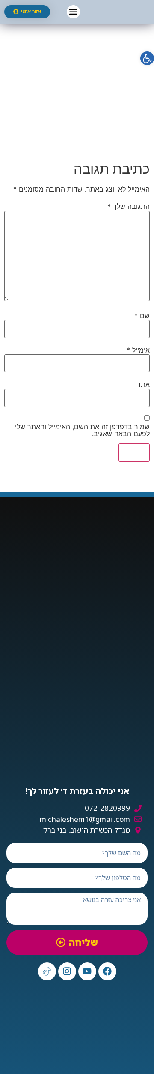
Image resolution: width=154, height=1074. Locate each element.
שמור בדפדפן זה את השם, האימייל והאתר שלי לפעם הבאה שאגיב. (82, 430)
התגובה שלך (128, 206)
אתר (143, 384)
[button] (73, 11)
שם (142, 315)
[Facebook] (107, 971)
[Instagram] (67, 971)
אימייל (138, 350)
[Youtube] (87, 971)
